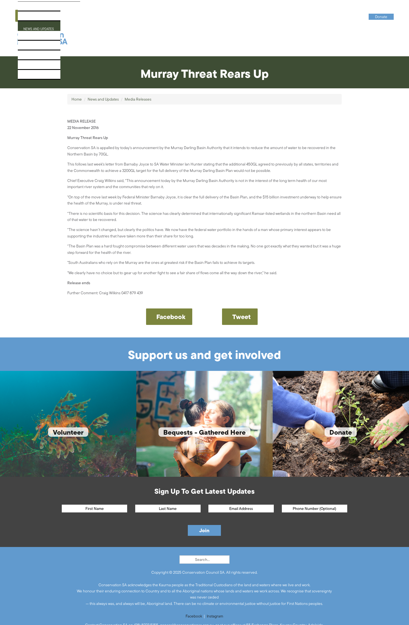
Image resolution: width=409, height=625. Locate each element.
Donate (29, 76)
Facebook (194, 616)
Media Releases (138, 99)
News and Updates (40, 27)
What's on (31, 37)
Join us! (29, 57)
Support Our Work (41, 47)
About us (30, 8)
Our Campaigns (37, 18)
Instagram (215, 616)
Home (77, 99)
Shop (26, 66)
